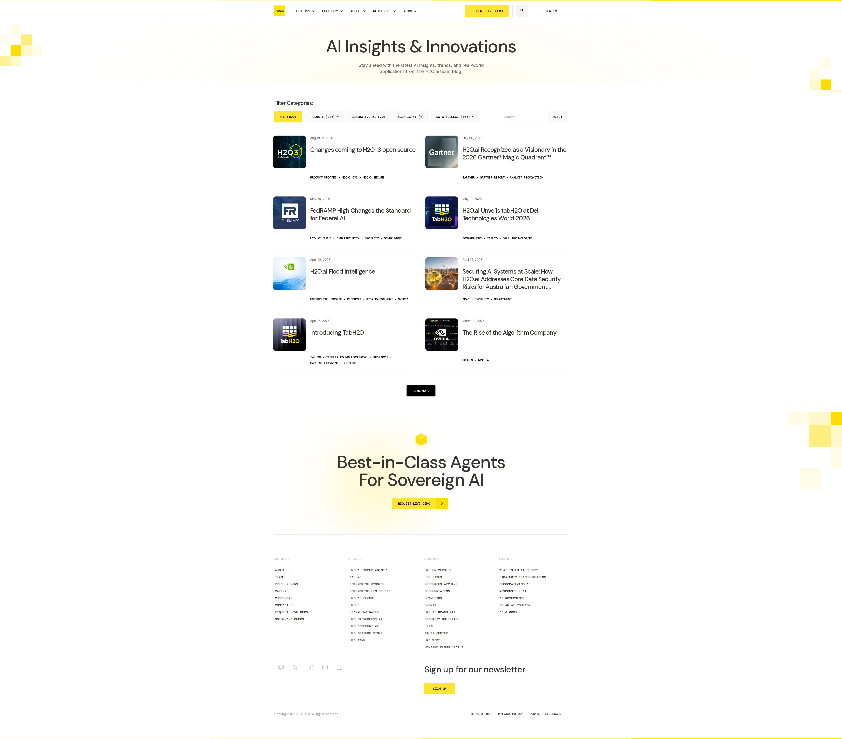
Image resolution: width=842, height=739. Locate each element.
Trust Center (436, 633)
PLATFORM (330, 11)
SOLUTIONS (301, 11)
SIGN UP (439, 689)
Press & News (286, 584)
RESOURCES (382, 11)
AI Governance (512, 598)
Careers (282, 591)
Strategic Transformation (522, 577)
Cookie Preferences (545, 714)
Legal (429, 626)
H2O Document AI (364, 626)
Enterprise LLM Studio (370, 591)
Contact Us (284, 605)
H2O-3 (354, 605)
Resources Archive (441, 584)
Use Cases (433, 577)
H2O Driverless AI (366, 619)
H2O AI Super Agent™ (368, 570)
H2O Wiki (432, 640)
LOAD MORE (421, 391)
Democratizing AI (514, 584)
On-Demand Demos (289, 619)
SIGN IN (550, 11)
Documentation (437, 591)
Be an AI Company (514, 605)
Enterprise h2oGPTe (367, 584)
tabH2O (355, 577)
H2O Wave (357, 640)
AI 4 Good (508, 612)
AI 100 (407, 11)
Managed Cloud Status (444, 647)
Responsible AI (513, 591)
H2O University (438, 570)
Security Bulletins (442, 619)
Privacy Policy (510, 714)
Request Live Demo (291, 612)
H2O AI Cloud (361, 598)
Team (279, 577)
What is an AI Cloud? (518, 570)
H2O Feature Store (366, 633)
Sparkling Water (364, 612)
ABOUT (355, 11)
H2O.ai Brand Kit (440, 612)
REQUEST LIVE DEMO (487, 11)
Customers (284, 598)
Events (430, 605)
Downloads (433, 598)
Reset (557, 117)
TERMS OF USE (480, 714)
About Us (283, 570)
